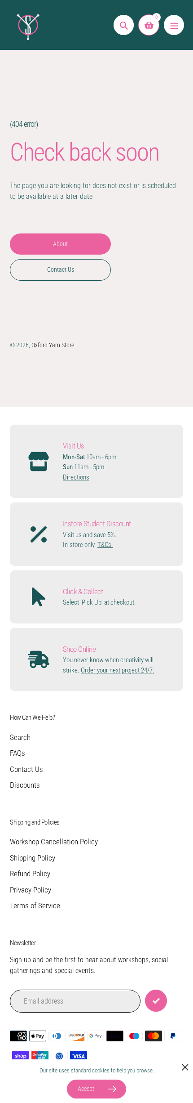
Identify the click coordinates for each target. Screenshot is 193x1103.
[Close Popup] (185, 1067)
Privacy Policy (30, 889)
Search (20, 737)
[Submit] (156, 1001)
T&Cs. (105, 545)
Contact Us (26, 769)
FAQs (17, 753)
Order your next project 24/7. (117, 670)
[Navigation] (174, 25)
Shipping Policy (32, 857)
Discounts (25, 784)
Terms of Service (35, 905)
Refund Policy (30, 873)
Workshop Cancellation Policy (54, 841)
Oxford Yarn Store (52, 345)
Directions (76, 477)
